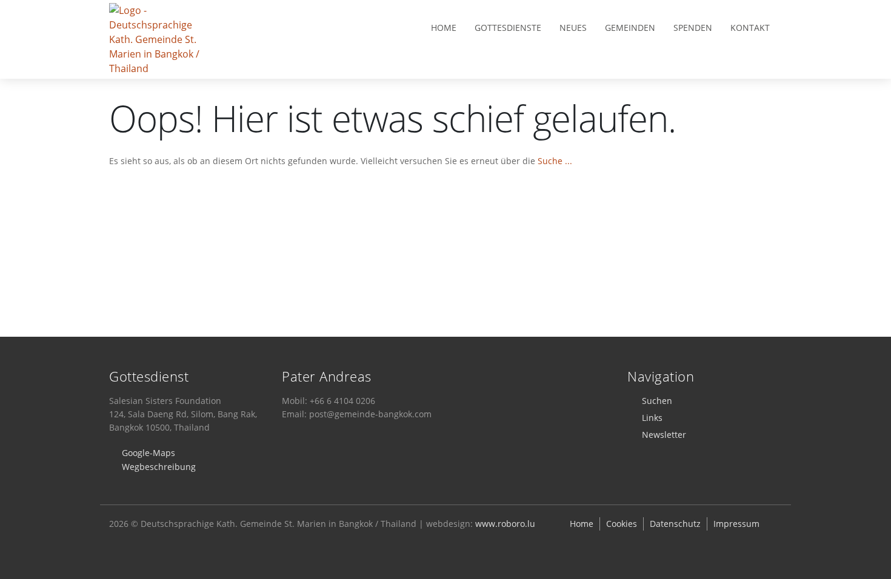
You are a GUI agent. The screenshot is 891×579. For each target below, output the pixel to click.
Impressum (736, 523)
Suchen (657, 400)
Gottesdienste (508, 27)
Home (443, 27)
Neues (573, 27)
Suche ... (555, 161)
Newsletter (664, 434)
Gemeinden (630, 27)
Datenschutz (675, 523)
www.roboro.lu (505, 523)
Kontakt (750, 27)
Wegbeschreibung (159, 466)
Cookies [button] (621, 523)
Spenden (692, 27)
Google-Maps (148, 452)
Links (652, 417)
